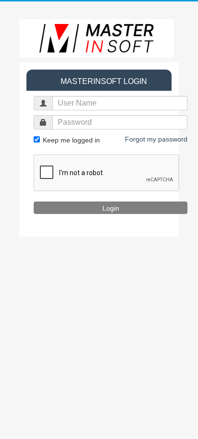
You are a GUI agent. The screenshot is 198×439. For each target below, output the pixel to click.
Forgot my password (156, 139)
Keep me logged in (70, 140)
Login (110, 208)
